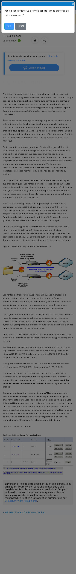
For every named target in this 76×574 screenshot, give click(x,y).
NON (20, 26)
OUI (9, 26)
